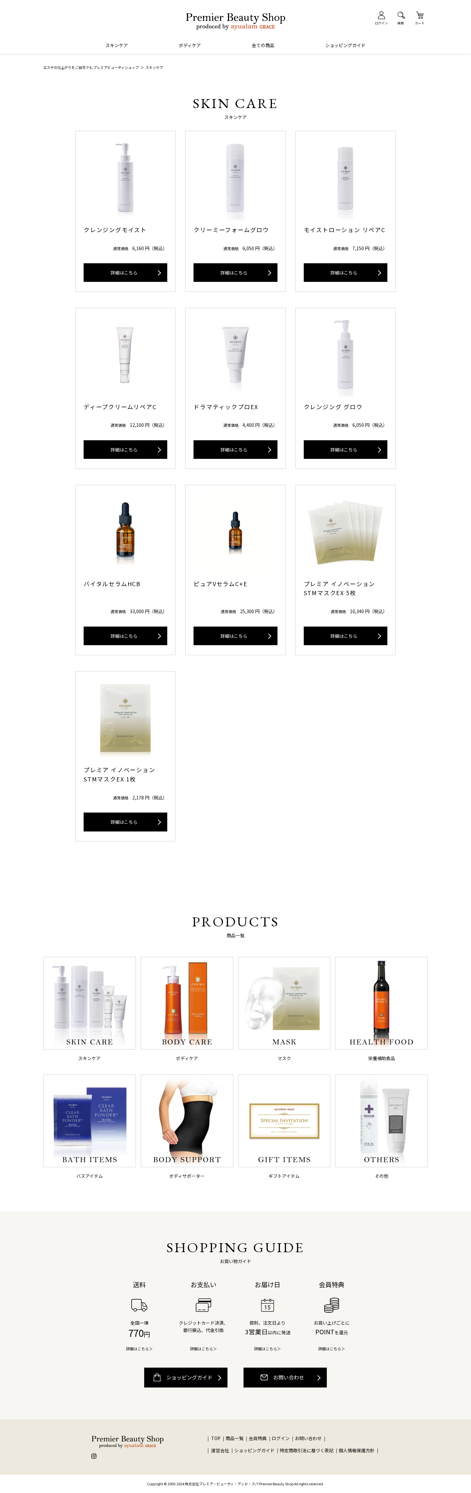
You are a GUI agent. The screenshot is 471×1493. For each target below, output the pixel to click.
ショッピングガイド (345, 45)
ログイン (281, 1438)
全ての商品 (263, 45)
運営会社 (220, 1450)
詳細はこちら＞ (139, 1348)
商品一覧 (235, 1438)
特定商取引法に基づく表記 (307, 1450)
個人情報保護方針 (357, 1450)
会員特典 (258, 1438)
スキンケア (116, 45)
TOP (215, 1438)
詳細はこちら (124, 272)
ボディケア (190, 45)
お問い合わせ (288, 1377)
